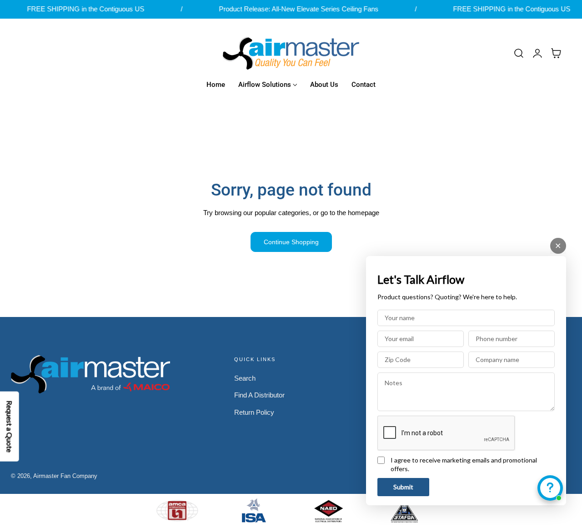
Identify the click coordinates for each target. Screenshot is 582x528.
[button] (519, 53)
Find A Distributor (259, 395)
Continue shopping (291, 242)
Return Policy (254, 412)
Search (245, 378)
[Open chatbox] (550, 488)
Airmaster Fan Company (65, 476)
